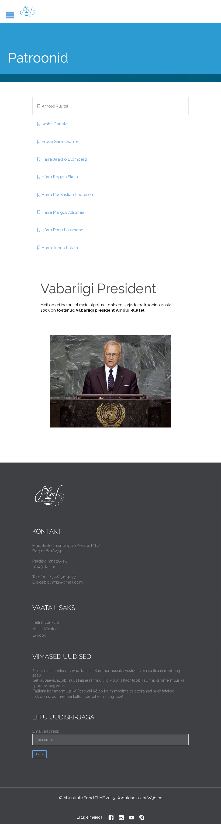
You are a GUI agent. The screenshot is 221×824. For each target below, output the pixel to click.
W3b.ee (154, 797)
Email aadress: (46, 731)
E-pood (39, 635)
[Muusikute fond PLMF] (27, 11)
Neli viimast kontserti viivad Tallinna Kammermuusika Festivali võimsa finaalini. (100, 670)
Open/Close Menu (10, 15)
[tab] (110, 106)
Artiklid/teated (45, 629)
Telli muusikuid (46, 622)
